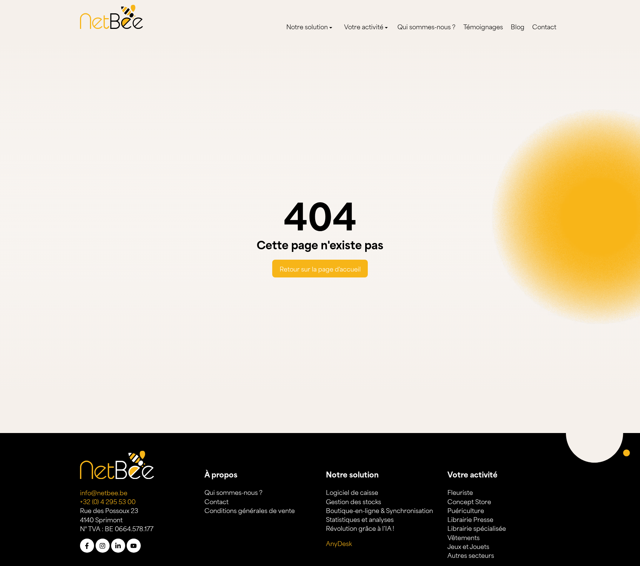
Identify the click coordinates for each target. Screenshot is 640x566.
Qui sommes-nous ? (426, 26)
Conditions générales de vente (249, 510)
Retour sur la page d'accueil (320, 268)
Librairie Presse (470, 519)
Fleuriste (460, 492)
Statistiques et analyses (360, 519)
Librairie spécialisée (476, 528)
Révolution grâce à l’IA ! (360, 528)
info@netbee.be (103, 492)
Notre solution (307, 26)
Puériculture (465, 510)
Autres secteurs (470, 555)
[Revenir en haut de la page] (588, 534)
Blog (517, 26)
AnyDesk (339, 543)
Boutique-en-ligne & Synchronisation (379, 510)
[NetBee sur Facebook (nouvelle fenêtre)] (87, 546)
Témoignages (483, 26)
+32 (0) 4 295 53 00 (108, 501)
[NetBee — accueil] (111, 15)
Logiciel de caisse (352, 492)
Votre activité (363, 26)
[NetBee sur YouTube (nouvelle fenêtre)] (134, 546)
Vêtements (463, 537)
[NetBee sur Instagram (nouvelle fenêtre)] (103, 546)
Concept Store (469, 501)
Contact (544, 26)
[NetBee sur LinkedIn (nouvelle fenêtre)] (118, 546)
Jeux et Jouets (468, 546)
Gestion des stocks (353, 501)
